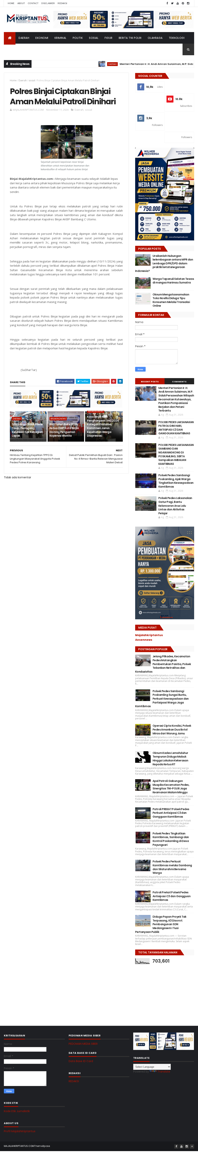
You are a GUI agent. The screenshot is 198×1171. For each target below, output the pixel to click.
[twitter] (172, 3)
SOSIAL (93, 38)
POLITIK (78, 38)
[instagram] (188, 3)
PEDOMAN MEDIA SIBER (83, 1044)
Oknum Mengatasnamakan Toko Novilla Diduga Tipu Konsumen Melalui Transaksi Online (171, 300)
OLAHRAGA (155, 38)
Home (11, 3)
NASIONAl (13, 49)
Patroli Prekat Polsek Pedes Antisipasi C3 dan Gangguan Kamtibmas (171, 896)
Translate (163, 1071)
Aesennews (143, 640)
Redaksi (62, 3)
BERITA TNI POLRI (130, 38)
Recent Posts (150, 381)
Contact (33, 3)
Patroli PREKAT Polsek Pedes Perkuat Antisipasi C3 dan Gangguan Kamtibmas (171, 813)
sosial (32, 80)
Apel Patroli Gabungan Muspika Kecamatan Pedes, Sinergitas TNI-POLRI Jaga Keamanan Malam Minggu (171, 786)
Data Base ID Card (81, 1061)
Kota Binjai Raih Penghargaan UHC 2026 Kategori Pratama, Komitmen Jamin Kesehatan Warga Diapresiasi (103, 426)
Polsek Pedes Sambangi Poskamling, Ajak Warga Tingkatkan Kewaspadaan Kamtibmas (176, 481)
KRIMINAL (61, 38)
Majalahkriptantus (149, 635)
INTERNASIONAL (36, 49)
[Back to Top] (192, 1146)
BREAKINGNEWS (58, 418)
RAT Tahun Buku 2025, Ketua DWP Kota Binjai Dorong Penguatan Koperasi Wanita (64, 430)
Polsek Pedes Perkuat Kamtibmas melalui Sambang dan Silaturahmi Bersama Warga (172, 867)
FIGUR (109, 38)
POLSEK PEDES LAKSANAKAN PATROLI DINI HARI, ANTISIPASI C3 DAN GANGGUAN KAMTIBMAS (176, 427)
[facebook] (167, 3)
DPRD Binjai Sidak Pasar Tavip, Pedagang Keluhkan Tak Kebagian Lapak (27, 430)
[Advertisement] (164, 992)
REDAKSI (74, 1081)
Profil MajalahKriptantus (19, 1131)
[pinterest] (183, 3)
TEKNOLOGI (177, 38)
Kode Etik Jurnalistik (17, 1111)
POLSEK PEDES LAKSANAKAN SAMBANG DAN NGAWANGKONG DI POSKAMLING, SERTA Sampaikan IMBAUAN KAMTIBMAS (176, 454)
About (21, 3)
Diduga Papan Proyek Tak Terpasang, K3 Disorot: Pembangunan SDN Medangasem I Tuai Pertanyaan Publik (160, 924)
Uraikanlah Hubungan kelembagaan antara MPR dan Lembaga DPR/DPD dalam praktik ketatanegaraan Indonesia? (164, 263)
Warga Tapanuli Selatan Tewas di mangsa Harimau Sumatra (173, 281)
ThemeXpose (42, 1146)
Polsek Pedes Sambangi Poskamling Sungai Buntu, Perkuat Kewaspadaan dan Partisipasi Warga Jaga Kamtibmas (162, 698)
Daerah (23, 80)
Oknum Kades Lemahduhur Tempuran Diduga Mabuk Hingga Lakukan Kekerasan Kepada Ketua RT (170, 758)
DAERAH (24, 38)
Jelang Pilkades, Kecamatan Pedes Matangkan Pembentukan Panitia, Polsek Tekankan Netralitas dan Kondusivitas (163, 663)
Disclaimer (48, 3)
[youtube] (178, 3)
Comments (179, 381)
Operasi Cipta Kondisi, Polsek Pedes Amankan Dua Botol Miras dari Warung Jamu (172, 729)
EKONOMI (41, 38)
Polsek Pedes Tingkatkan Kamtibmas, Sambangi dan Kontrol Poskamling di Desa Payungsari (171, 839)
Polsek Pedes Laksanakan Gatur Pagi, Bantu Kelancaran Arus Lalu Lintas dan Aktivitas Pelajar (175, 505)
